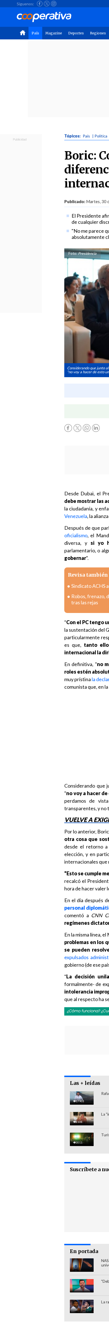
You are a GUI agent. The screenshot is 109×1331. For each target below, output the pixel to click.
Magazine (53, 33)
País (35, 33)
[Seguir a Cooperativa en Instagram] (53, 3)
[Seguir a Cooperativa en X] (46, 3)
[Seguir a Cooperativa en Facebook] (39, 3)
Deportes (76, 33)
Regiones (98, 33)
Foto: (72, 253)
